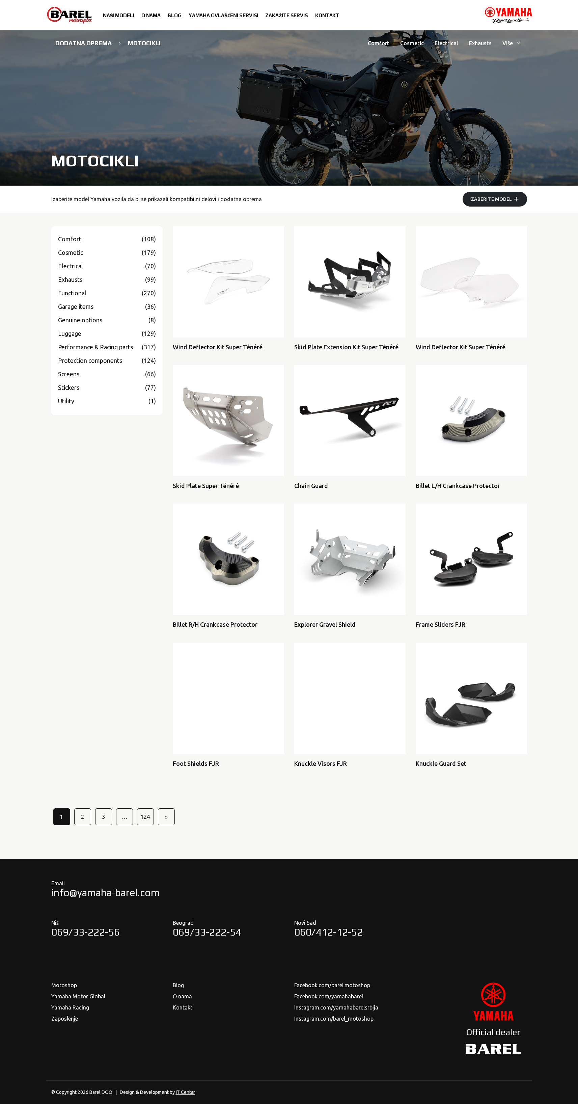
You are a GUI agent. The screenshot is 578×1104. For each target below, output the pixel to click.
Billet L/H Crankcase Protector (458, 485)
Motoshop (64, 985)
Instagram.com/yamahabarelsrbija (336, 1007)
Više (508, 43)
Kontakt (182, 1007)
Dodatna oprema (83, 43)
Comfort (378, 43)
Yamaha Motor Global (78, 996)
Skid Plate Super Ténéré (206, 485)
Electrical (446, 43)
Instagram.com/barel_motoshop (334, 1019)
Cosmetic (412, 43)
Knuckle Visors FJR (320, 763)
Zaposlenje (64, 1019)
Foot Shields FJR (196, 763)
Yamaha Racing (70, 1007)
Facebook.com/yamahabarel (328, 996)
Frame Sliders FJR (440, 624)
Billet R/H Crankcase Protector (215, 624)
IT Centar (185, 1092)
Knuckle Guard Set (441, 763)
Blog (178, 985)
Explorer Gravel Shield (325, 624)
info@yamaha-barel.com (105, 892)
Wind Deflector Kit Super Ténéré (218, 347)
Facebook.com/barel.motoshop (332, 985)
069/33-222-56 (85, 932)
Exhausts (480, 43)
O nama (182, 996)
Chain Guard (311, 485)
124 (145, 817)
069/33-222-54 (207, 932)
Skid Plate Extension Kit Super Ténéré (346, 347)
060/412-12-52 (328, 932)
